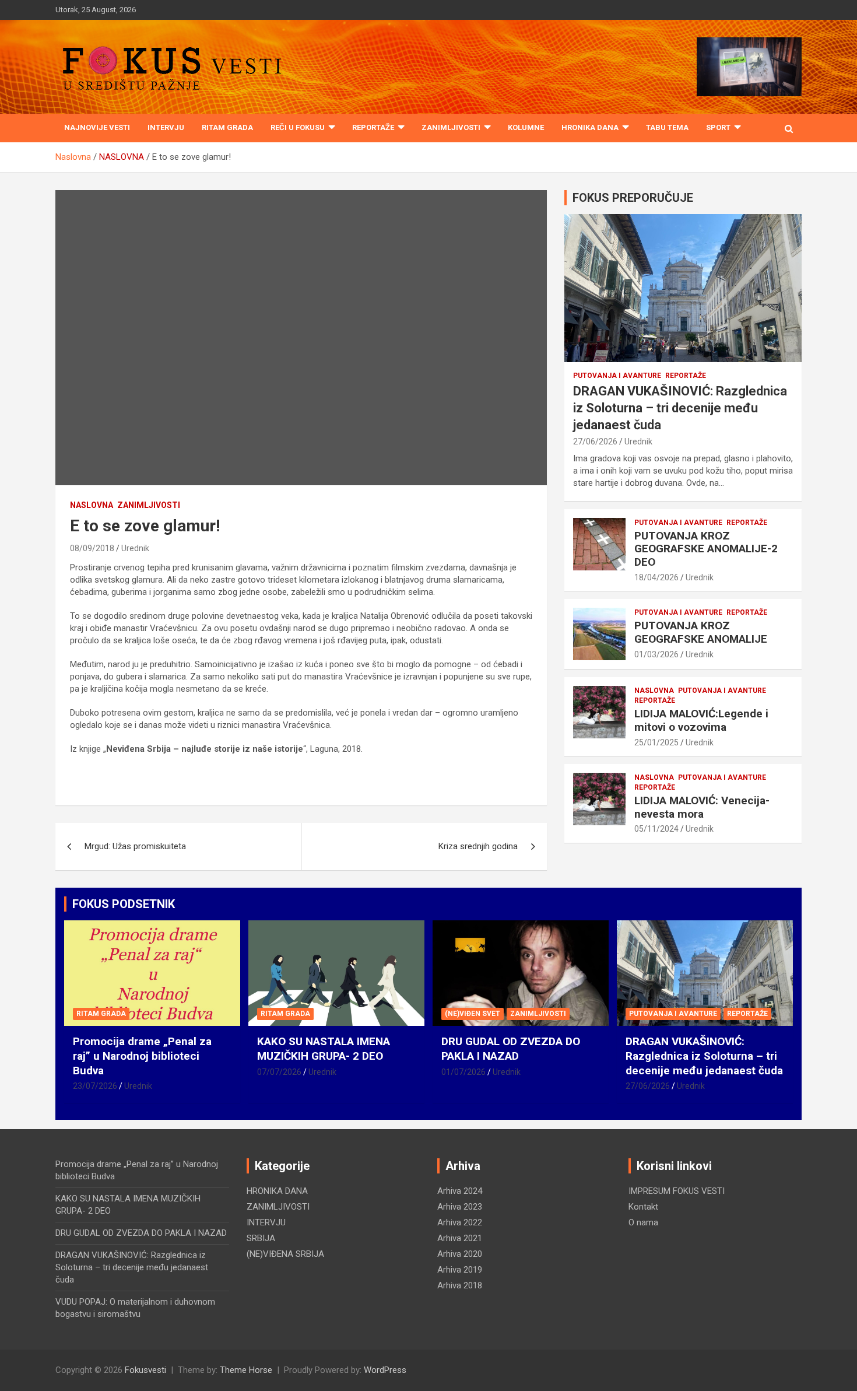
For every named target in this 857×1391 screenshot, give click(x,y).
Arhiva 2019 (459, 1269)
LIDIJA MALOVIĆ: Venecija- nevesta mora (702, 807)
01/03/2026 (656, 654)
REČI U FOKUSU (298, 127)
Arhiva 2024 (459, 1191)
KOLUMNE (526, 127)
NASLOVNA (91, 505)
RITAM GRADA (227, 127)
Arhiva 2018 (459, 1285)
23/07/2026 (95, 1086)
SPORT (718, 127)
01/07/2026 (463, 1072)
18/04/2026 (656, 577)
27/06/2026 (595, 441)
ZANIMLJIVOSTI (451, 127)
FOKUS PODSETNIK (123, 904)
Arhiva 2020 (459, 1254)
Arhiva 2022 (459, 1222)
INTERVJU (165, 127)
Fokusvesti (145, 1370)
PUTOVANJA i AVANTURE (617, 376)
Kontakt (643, 1206)
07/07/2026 (279, 1072)
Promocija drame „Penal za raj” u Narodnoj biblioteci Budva (142, 1056)
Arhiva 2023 (459, 1206)
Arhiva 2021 (459, 1238)
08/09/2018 (92, 548)
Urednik (135, 548)
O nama (643, 1222)
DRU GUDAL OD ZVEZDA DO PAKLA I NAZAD (510, 1049)
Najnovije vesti (97, 127)
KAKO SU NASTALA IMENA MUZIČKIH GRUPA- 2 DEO (323, 1049)
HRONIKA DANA (590, 127)
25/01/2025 (656, 742)
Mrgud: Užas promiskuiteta (135, 846)
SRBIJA (261, 1238)
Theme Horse (246, 1370)
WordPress (385, 1370)
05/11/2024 (656, 828)
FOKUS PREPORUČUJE (632, 198)
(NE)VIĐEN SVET (472, 1014)
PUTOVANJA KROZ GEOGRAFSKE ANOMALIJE (700, 632)
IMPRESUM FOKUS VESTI (676, 1191)
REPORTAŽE (373, 127)
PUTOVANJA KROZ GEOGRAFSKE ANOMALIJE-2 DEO (706, 549)
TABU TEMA (667, 127)
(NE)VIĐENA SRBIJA (285, 1254)
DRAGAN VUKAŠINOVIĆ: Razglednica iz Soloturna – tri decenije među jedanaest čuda (680, 408)
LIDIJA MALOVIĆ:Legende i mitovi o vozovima (701, 720)
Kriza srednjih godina (478, 846)
